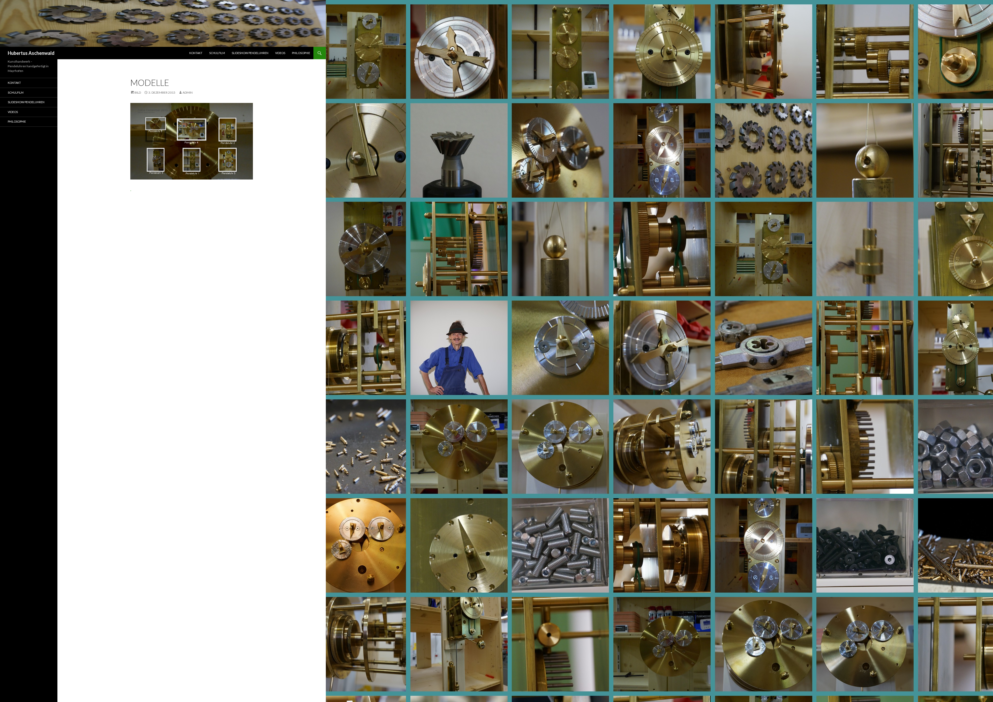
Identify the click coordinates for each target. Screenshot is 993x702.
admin (188, 92)
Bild (137, 92)
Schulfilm (217, 53)
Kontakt (195, 53)
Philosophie (301, 53)
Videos (280, 53)
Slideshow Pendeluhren (250, 53)
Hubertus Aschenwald (31, 53)
